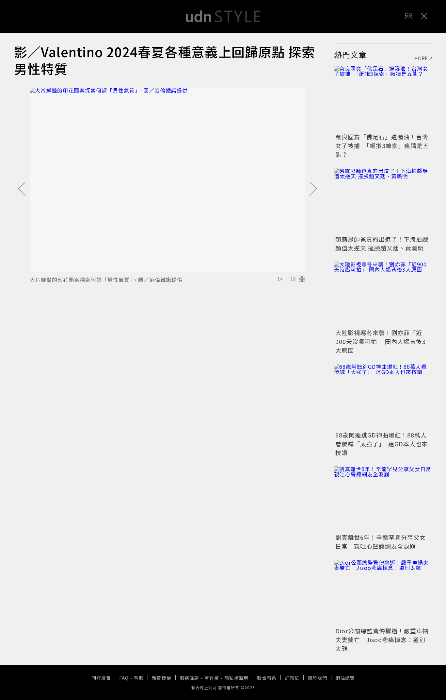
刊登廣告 (101, 677)
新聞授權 (161, 677)
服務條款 (189, 677)
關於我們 (317, 677)
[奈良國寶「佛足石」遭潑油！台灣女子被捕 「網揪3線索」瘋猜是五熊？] (383, 98)
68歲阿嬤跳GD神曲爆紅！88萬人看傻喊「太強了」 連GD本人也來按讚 (381, 444)
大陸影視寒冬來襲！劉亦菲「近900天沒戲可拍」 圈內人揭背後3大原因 (380, 341)
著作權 (211, 677)
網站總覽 (345, 677)
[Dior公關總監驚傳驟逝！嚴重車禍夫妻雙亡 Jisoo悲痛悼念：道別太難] (383, 592)
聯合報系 (267, 677)
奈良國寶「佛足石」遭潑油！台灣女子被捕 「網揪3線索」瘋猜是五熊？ (382, 145)
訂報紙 (292, 677)
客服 (139, 677)
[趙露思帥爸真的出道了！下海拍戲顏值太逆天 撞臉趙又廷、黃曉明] (383, 200)
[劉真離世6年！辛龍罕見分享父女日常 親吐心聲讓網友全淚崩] (383, 499)
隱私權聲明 (236, 677)
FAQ (124, 677)
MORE (421, 58)
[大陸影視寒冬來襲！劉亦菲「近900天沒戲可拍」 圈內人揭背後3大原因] (383, 294)
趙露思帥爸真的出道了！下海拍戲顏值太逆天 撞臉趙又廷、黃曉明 (381, 243)
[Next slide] (313, 189)
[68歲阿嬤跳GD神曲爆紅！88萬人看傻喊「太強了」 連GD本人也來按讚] (383, 396)
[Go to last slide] (22, 189)
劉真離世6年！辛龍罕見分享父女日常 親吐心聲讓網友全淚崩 (380, 541)
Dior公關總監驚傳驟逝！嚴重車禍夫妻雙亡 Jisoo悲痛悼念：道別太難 (382, 639)
